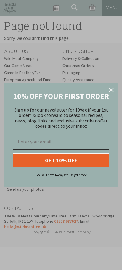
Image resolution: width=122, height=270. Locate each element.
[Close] (111, 90)
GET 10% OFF (61, 160)
